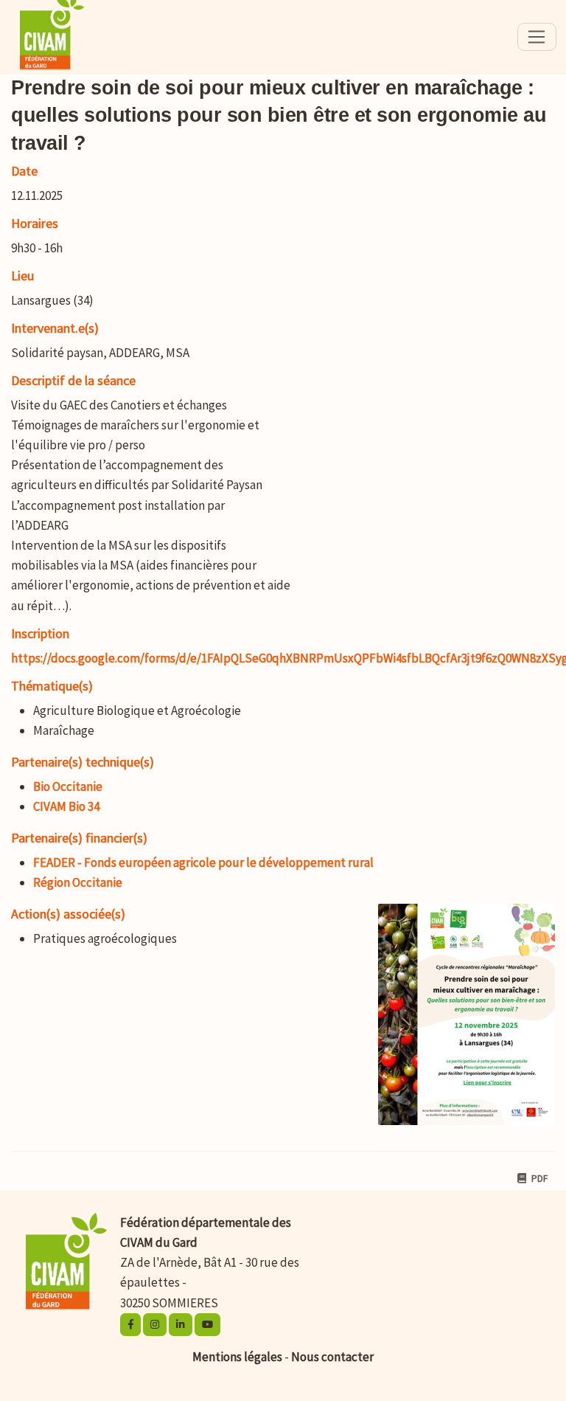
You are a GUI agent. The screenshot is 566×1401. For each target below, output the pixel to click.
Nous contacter (332, 1357)
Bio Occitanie (67, 786)
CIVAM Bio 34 (66, 806)
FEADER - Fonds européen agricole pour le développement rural (203, 862)
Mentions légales (237, 1357)
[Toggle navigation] (536, 37)
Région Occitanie (77, 882)
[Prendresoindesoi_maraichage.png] (459, 1022)
